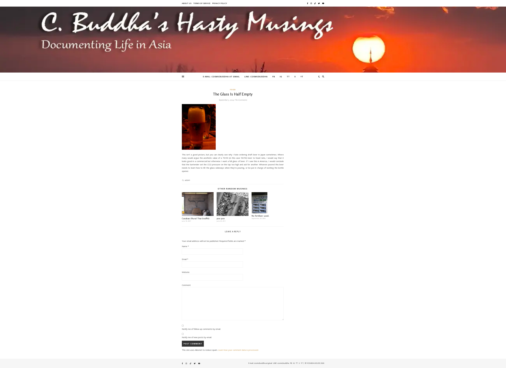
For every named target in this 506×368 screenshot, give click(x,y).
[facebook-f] (307, 3)
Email (185, 259)
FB (273, 76)
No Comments (241, 100)
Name (185, 246)
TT (288, 76)
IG (281, 76)
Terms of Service (201, 3)
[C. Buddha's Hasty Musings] (253, 40)
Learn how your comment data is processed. (238, 350)
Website (185, 272)
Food (233, 90)
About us (186, 3)
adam (187, 180)
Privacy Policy (219, 3)
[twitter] (319, 3)
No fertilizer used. (260, 215)
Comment (186, 285)
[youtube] (323, 3)
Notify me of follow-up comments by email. (201, 329)
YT (301, 76)
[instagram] (311, 3)
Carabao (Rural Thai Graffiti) (196, 218)
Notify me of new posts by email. (197, 337)
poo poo (221, 218)
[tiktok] (315, 3)
